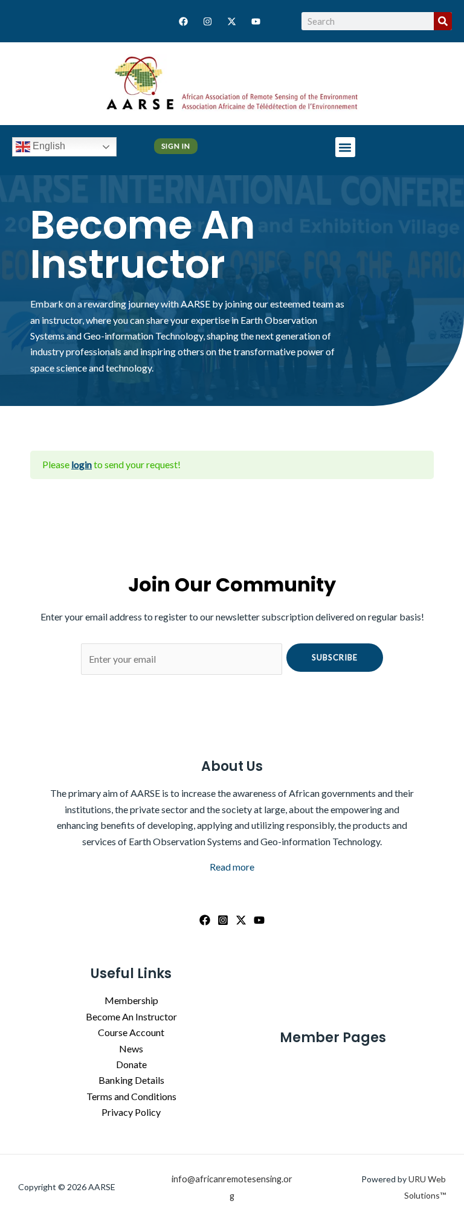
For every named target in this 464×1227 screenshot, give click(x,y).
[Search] (443, 21)
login (81, 464)
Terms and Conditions (131, 1096)
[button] (345, 147)
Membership (131, 1000)
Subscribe (335, 657)
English (47, 146)
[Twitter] (241, 920)
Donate (131, 1064)
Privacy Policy (131, 1112)
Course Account (131, 1032)
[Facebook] (204, 920)
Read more (232, 866)
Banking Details (131, 1080)
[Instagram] (223, 920)
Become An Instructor (131, 1016)
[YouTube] (259, 920)
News (131, 1048)
